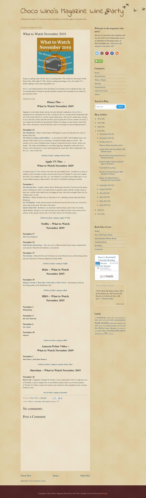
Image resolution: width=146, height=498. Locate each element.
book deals (105, 320)
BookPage (98, 245)
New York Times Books (103, 235)
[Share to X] (57, 398)
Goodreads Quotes (120, 304)
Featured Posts (100, 87)
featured (109, 325)
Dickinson (26, 197)
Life (124, 325)
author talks (110, 318)
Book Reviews (100, 76)
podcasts (122, 328)
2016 (99, 210)
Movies (30, 401)
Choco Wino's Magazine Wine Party (72, 11)
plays (118, 328)
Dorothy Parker (107, 298)
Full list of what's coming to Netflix (55, 263)
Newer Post (26, 475)
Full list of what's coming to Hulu (55, 290)
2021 (99, 122)
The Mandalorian (29, 133)
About (97, 94)
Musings (98, 83)
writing (111, 334)
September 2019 (106, 185)
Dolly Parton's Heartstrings (32, 245)
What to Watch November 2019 (110, 145)
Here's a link (27, 89)
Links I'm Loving (101, 90)
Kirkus (97, 231)
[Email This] (53, 398)
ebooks (100, 326)
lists (96, 328)
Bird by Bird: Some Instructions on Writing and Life (112, 156)
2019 (99, 130)
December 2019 (106, 134)
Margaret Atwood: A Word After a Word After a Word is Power (44, 282)
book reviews (102, 323)
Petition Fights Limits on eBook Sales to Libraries (111, 162)
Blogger (104, 493)
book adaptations (120, 318)
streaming (37, 401)
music (108, 328)
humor (115, 325)
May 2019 (103, 201)
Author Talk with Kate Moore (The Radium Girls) (112, 150)
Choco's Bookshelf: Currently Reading (107, 258)
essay (104, 326)
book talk (113, 323)
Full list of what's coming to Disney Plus (55, 155)
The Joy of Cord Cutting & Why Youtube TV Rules (111, 172)
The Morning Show (29, 187)
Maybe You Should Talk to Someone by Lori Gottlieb (109, 179)
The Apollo (27, 327)
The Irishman (28, 256)
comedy (119, 323)
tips (103, 334)
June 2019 (103, 197)
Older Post (85, 475)
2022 (99, 118)
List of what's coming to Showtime (55, 392)
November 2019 (106, 138)
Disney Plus (76, 112)
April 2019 (104, 205)
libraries (119, 326)
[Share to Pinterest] (61, 398)
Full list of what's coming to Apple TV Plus (55, 218)
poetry (96, 331)
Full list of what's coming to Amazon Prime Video (55, 364)
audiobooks (101, 317)
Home (56, 475)
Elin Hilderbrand (105, 268)
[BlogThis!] (55, 398)
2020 (99, 126)
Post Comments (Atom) (38, 481)
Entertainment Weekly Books (105, 238)
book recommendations (117, 320)
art (95, 318)
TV (58, 401)
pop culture (102, 330)
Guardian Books (101, 242)
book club (98, 320)
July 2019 (103, 193)
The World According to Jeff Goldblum (36, 138)
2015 (99, 214)
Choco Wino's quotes (105, 285)
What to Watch (100, 80)
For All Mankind (29, 202)
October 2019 (105, 142)
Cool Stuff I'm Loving (107, 167)
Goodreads (99, 249)
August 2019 (105, 189)
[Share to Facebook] (59, 398)
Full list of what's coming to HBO (55, 340)
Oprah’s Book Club (29, 207)
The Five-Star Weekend (105, 264)
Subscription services (49, 401)
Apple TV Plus (35, 171)
